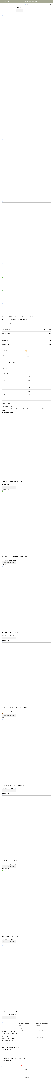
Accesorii (21, 1030)
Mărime (4, 355)
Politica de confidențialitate (41, 1035)
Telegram (28, 1065)
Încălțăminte (23, 316)
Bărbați (20, 1028)
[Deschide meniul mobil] (2, 4)
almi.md (3, 1065)
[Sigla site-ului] (26, 4)
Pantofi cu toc (30, 316)
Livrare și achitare (39, 1030)
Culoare (5, 350)
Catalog (12, 316)
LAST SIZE (44, 408)
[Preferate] (4, 1009)
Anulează (27, 356)
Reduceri (28, 408)
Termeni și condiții (39, 1037)
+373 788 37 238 (5, 1)
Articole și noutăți (39, 1032)
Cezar (25, 1065)
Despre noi (38, 1025)
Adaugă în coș (12, 362)
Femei (16, 316)
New (20, 1032)
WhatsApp (33, 1065)
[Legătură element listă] (14, 1058)
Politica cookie (39, 1039)
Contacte (38, 1028)
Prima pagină (5, 316)
